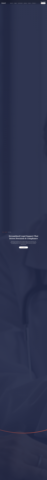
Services (29, 3)
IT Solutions (33, 3)
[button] (11, 3)
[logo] (3, 3)
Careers (41, 1)
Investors (44, 1)
